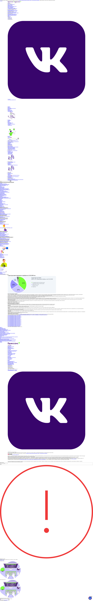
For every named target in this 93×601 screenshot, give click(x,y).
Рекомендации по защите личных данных (12, 14)
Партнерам (12, 182)
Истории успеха (1, 255)
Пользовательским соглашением (35, 0)
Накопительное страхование (3, 194)
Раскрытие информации (2, 201)
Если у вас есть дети (3, 218)
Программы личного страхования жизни (2, 193)
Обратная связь (1, 190)
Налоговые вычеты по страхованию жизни (12, 10)
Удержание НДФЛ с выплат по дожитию (4, 239)
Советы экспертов (2, 206)
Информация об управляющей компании (12, 362)
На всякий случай (3, 215)
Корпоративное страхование (11, 348)
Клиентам (9, 3)
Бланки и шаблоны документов (11, 147)
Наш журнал (9, 122)
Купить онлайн (9, 137)
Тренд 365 (1, 223)
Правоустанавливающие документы (4, 329)
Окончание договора (10, 5)
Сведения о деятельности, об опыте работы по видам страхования (7, 333)
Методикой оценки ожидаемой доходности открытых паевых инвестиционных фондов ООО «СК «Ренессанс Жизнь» (32, 459)
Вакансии (9, 109)
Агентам (9, 106)
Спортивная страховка (10, 151)
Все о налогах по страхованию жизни (6, 237)
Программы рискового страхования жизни (12, 150)
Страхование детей (2, 195)
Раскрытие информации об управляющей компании (6, 340)
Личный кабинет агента (2, 203)
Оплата (1, 270)
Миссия (8, 121)
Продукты (1, 182)
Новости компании (10, 145)
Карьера (9, 360)
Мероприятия (9, 107)
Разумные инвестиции (10, 173)
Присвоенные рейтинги (2, 332)
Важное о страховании (10, 7)
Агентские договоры (10, 110)
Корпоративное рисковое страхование (12, 12)
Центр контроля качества (3, 185)
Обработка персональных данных (4, 334)
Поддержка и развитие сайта (15, 454)
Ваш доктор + (1, 216)
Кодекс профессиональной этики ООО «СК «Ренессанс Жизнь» (7, 338)
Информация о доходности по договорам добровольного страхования (8, 339)
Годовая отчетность (2, 331)
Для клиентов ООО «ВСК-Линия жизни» (12, 8)
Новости (1, 199)
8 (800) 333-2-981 (10, 18)
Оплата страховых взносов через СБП (12, 6)
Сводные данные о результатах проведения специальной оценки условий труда (9, 336)
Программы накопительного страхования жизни (13, 141)
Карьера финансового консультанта (12, 108)
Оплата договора (10, 351)
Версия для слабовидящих (11, 455)
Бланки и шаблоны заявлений (11, 4)
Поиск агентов (9, 16)
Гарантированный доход (10, 177)
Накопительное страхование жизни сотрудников (5, 241)
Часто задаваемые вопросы (3, 234)
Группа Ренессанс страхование (11, 361)
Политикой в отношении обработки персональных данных (25, 0)
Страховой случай (2, 186)
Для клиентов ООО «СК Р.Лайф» (4, 191)
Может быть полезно (3, 242)
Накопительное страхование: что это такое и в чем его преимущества (15, 179)
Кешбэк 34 (9, 143)
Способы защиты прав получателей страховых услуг (6, 337)
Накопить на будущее (3, 207)
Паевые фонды (2, 221)
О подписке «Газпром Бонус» (3, 183)
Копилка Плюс (9, 142)
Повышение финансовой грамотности (12, 15)
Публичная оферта (2, 335)
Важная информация (3, 231)
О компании (9, 120)
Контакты (9, 136)
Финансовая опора (10, 144)
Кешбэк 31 (9, 163)
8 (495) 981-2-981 (10, 17)
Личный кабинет (2, 269)
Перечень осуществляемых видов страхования (5, 330)
